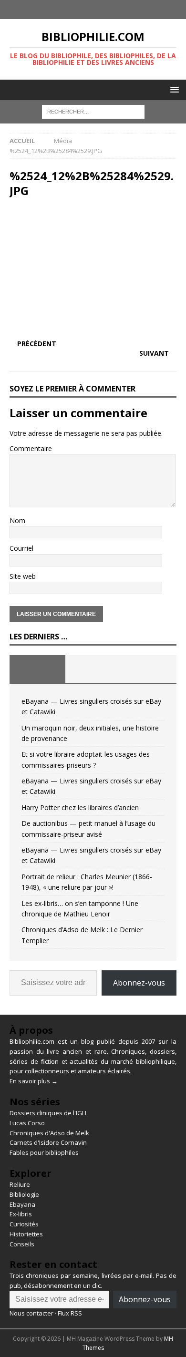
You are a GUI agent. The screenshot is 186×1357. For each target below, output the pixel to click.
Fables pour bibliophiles (44, 1152)
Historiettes (26, 1234)
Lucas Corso (27, 1123)
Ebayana (22, 1204)
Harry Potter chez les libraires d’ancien (80, 807)
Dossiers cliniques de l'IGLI (48, 1113)
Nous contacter (31, 1313)
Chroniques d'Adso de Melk (49, 1133)
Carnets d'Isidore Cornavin (48, 1142)
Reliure (20, 1184)
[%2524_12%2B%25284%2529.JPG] (93, 324)
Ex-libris (21, 1214)
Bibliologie (24, 1194)
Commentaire (31, 448)
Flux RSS (70, 1313)
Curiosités (24, 1224)
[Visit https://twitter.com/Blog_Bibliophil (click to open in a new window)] (102, 9)
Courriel (21, 548)
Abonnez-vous (139, 982)
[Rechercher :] (93, 111)
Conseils (22, 1244)
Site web (23, 576)
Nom (17, 520)
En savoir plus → (34, 1081)
